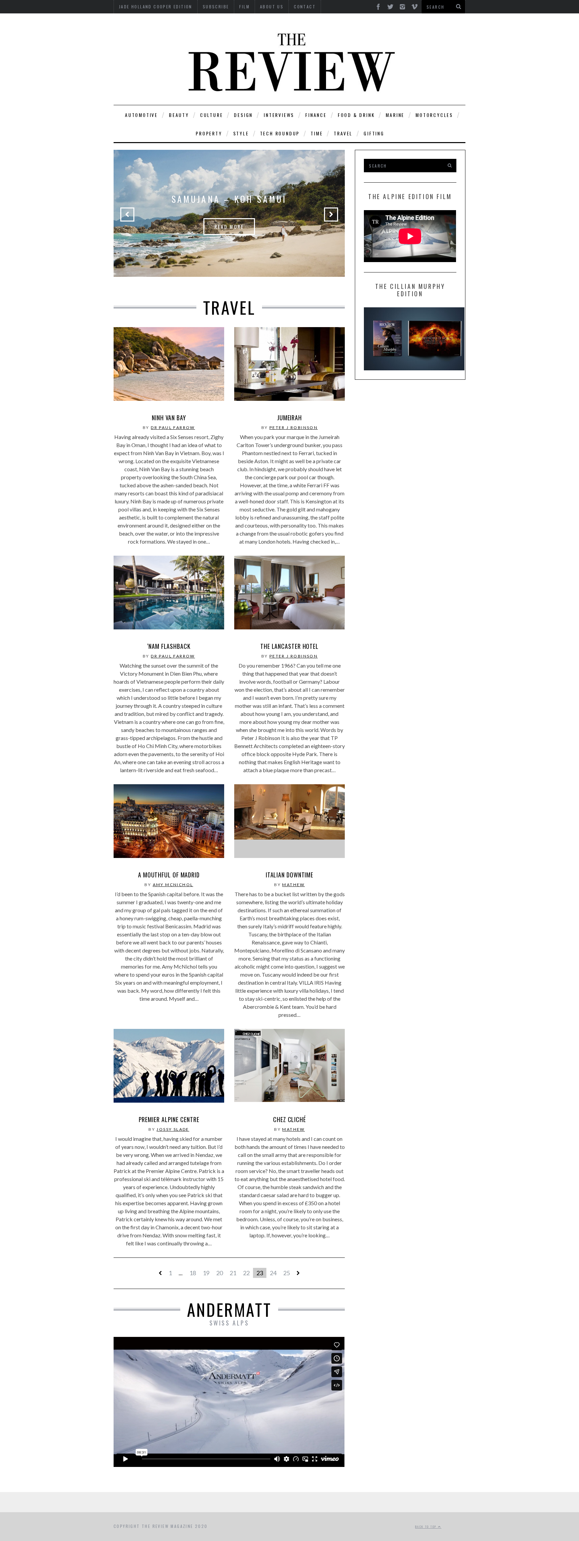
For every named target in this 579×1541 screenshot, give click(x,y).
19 (206, 1273)
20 (219, 1273)
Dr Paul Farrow (173, 427)
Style (241, 133)
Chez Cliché (289, 1119)
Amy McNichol (173, 884)
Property (209, 133)
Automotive (141, 114)
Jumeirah (289, 417)
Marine (395, 114)
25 (286, 1273)
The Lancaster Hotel (289, 646)
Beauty (179, 114)
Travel (343, 133)
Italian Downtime (289, 874)
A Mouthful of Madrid (169, 874)
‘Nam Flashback (169, 646)
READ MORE (229, 226)
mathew (293, 884)
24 (273, 1273)
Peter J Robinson (293, 427)
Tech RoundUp (280, 133)
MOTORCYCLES (434, 114)
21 (233, 1273)
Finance (316, 114)
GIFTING (374, 133)
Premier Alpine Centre (169, 1119)
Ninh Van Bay (169, 417)
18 (192, 1273)
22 (246, 1273)
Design (243, 114)
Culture (211, 114)
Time (317, 133)
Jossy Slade (172, 1129)
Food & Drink (356, 114)
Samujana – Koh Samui (229, 198)
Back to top (426, 1527)
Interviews (279, 114)
